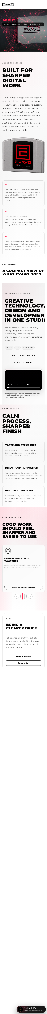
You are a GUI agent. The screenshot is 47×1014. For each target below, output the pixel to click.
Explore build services (23, 587)
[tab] (26, 596)
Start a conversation (23, 355)
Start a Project (23, 656)
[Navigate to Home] (8, 4)
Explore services (23, 362)
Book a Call (23, 663)
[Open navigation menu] (42, 4)
